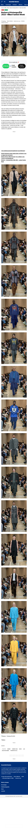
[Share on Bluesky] (15, 826)
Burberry (3, 75)
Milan (8, 7)
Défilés (5, 7)
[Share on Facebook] (4, 18)
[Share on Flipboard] (8, 18)
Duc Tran (4, 21)
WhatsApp (6, 66)
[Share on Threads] (12, 826)
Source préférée (22, 66)
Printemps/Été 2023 (13, 750)
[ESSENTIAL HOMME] (14, 2)
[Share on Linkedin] (10, 18)
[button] (2, 1)
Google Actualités (13, 66)
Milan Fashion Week (5, 750)
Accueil (2, 7)
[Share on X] (6, 18)
